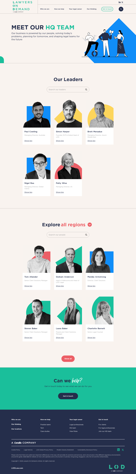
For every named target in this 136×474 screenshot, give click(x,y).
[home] (22, 6)
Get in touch (68, 396)
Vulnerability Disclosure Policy (87, 450)
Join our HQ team (105, 431)
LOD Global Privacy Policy (44, 450)
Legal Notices (28, 450)
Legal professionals (76, 425)
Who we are (44, 9)
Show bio (28, 141)
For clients (102, 425)
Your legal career (75, 9)
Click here (26, 457)
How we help (59, 9)
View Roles (73, 431)
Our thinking (91, 9)
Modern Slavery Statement (65, 450)
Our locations (16, 429)
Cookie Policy (15, 450)
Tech (42, 428)
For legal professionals (107, 428)
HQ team (72, 428)
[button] (44, 9)
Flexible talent (45, 425)
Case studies (45, 431)
